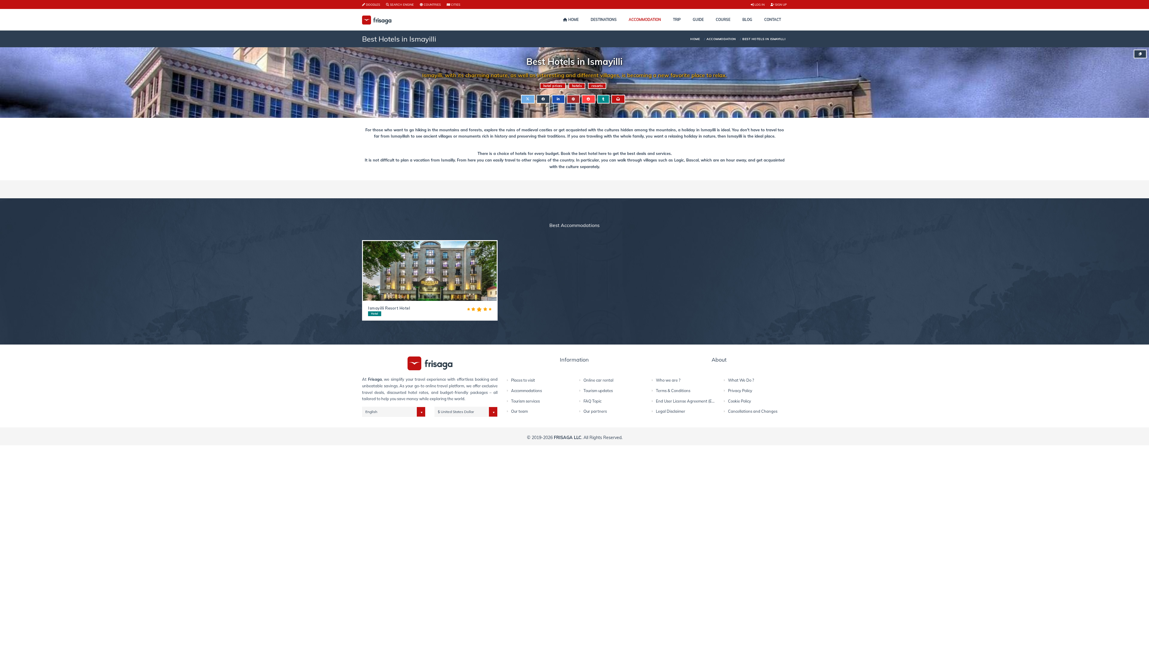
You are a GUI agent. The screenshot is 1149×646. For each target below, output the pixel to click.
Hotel (374, 313)
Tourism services (525, 401)
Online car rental (598, 380)
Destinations (604, 19)
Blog (747, 19)
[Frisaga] (430, 363)
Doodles (372, 4)
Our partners (595, 411)
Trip (677, 19)
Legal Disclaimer (670, 411)
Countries (432, 4)
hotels (577, 86)
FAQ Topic (592, 401)
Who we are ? (668, 380)
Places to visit (523, 380)
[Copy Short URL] (1140, 54)
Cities (455, 4)
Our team (519, 411)
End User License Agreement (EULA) (688, 401)
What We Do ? (741, 380)
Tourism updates (598, 390)
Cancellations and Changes (752, 411)
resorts (597, 86)
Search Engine (401, 4)
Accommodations (526, 390)
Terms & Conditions (673, 390)
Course (723, 19)
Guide (698, 19)
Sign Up (780, 4)
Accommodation (645, 19)
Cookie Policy (739, 401)
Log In (759, 4)
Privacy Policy (740, 390)
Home (573, 19)
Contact (772, 19)
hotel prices (552, 86)
